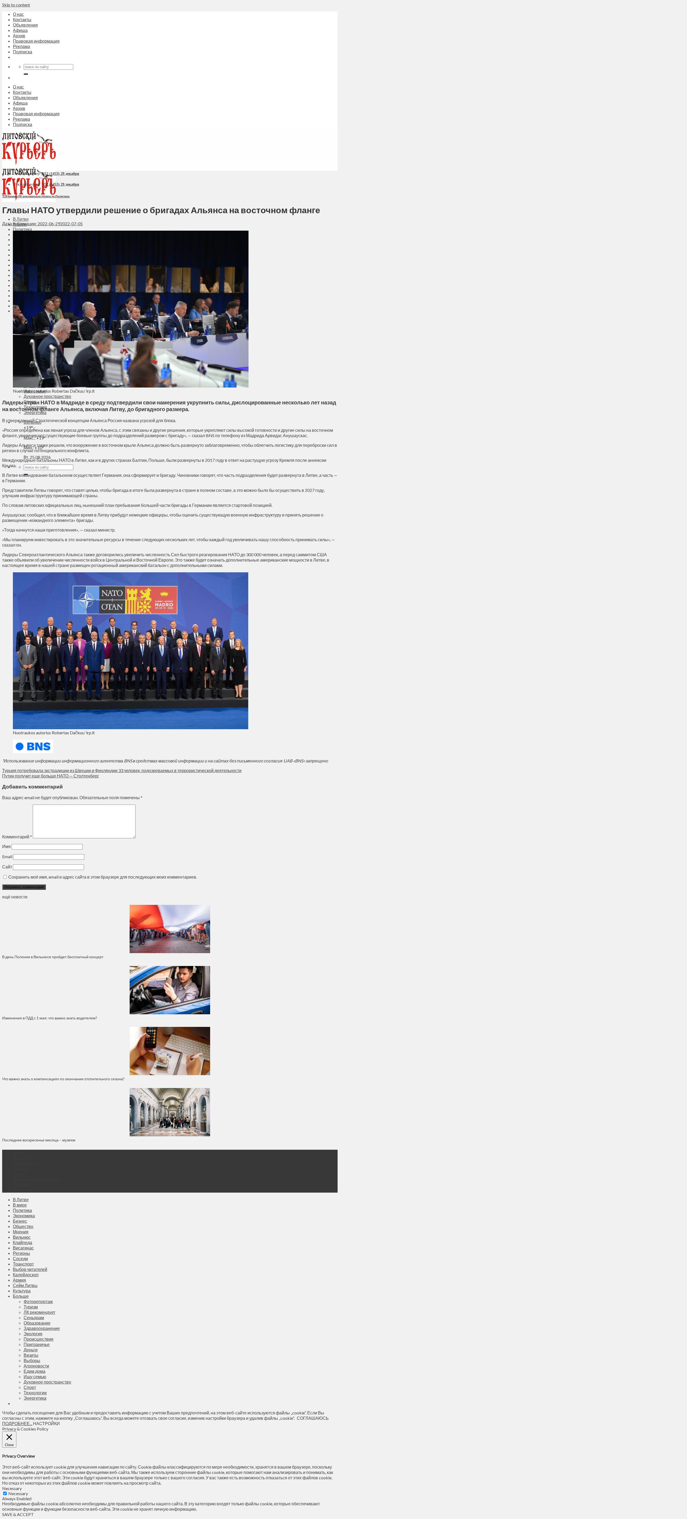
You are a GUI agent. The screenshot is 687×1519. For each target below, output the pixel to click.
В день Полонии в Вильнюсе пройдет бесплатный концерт (52, 956)
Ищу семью (35, 1376)
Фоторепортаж (38, 1301)
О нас (18, 14)
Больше (21, 1296)
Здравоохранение (42, 1328)
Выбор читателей (30, 1269)
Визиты (31, 1355)
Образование (37, 1322)
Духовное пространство (47, 396)
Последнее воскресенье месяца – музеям (39, 1140)
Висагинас (23, 1247)
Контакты (22, 19)
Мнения (20, 1231)
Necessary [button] (12, 1488)
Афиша (20, 30)
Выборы (32, 1360)
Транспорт (23, 1263)
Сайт (7, 866)
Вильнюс (22, 1237)
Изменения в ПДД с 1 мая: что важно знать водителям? (49, 1018)
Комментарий (17, 836)
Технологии (35, 1392)
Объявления (25, 24)
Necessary (18, 1493)
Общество (23, 1226)
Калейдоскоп (26, 1274)
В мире (20, 1204)
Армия (12, 196)
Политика (22, 229)
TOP (4, 196)
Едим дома (34, 1371)
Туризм (31, 1306)
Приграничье (37, 1344)
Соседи (20, 1258)
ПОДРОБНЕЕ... (17, 1423)
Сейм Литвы (25, 1285)
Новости (48, 196)
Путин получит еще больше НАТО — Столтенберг (50, 775)
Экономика (24, 1215)
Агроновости (36, 1365)
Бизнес (20, 1220)
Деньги (31, 1349)
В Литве (21, 219)
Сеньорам (34, 1317)
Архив (19, 35)
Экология (33, 1333)
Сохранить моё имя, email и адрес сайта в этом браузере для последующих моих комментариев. (102, 876)
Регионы (21, 1253)
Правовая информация (36, 40)
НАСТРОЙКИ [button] (46, 1423)
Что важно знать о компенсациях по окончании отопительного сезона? (63, 1078)
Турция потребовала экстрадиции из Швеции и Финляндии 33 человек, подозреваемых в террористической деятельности (122, 770)
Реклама (21, 46)
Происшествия (38, 1338)
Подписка (22, 51)
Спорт (30, 1387)
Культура (22, 1290)
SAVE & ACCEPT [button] (18, 1514)
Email (7, 856)
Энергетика (35, 1397)
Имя (6, 846)
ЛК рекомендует (30, 196)
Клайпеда (22, 1242)
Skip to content (16, 4)
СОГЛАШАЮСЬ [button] (313, 1418)
